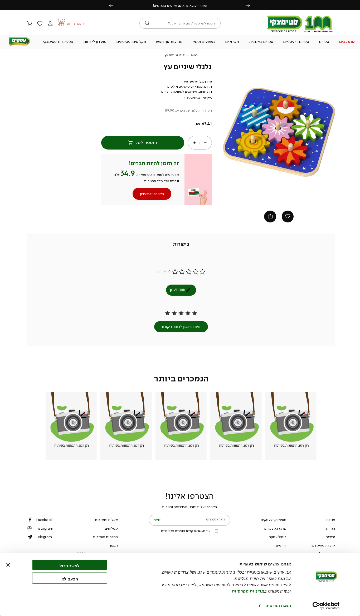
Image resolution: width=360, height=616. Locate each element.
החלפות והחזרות (105, 536)
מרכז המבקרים (275, 528)
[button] (346, 42)
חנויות (330, 528)
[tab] (181, 244)
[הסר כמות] (205, 142)
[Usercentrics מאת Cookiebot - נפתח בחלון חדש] (326, 606)
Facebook (44, 519)
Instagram (44, 528)
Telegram (44, 536)
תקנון (114, 545)
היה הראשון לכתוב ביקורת (181, 326)
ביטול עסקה (277, 536)
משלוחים (111, 528)
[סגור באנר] (8, 564)
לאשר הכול (70, 566)
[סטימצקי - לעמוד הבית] (300, 32)
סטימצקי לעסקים (273, 519)
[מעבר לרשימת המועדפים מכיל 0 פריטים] (39, 24)
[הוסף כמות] (194, 142)
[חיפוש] (147, 23)
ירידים (330, 536)
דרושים (281, 545)
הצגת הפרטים (278, 605)
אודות (330, 519)
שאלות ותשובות (106, 519)
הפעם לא (69, 579)
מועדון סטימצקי (323, 545)
